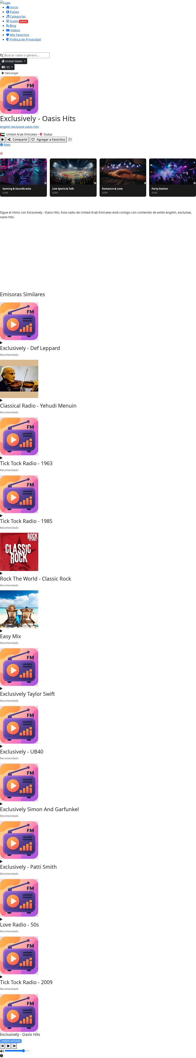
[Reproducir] (2, 139)
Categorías (17, 16)
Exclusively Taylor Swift (27, 693)
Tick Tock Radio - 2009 (26, 982)
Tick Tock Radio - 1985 (26, 521)
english (5, 127)
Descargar (11, 73)
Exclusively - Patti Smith (28, 866)
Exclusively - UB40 (21, 751)
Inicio (14, 7)
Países (14, 12)
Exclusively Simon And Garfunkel (39, 809)
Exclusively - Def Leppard (30, 348)
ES (8, 67)
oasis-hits (32, 127)
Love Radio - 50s (19, 924)
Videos (15, 30)
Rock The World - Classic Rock (35, 578)
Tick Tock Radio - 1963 (26, 463)
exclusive (18, 127)
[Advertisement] (98, 255)
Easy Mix (10, 636)
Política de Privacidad (25, 39)
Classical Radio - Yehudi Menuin (38, 405)
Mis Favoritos (19, 35)
